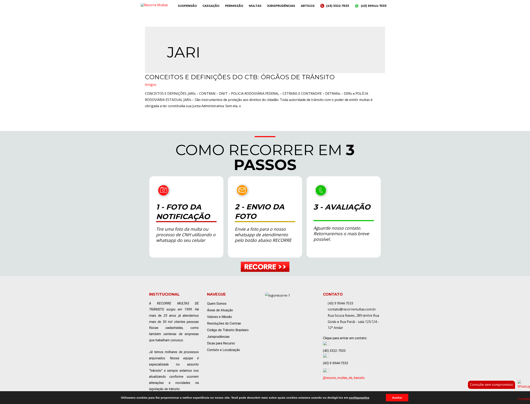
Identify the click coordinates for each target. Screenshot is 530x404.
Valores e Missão (219, 317)
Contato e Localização (223, 350)
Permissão (234, 5)
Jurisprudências (281, 5)
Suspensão (187, 5)
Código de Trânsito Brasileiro (228, 330)
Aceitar (397, 397)
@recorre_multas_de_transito (344, 378)
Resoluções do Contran (224, 323)
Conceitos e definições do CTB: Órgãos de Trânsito (240, 77)
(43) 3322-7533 (337, 5)
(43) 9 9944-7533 (335, 363)
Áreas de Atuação (220, 310)
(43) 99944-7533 (374, 5)
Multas (255, 5)
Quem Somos (216, 304)
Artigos (308, 5)
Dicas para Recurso (221, 343)
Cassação (210, 5)
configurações (359, 397)
